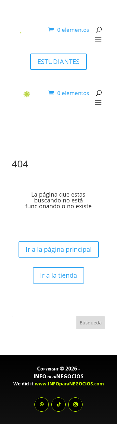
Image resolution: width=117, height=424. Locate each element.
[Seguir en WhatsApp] (41, 404)
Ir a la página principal (59, 249)
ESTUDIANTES (58, 61)
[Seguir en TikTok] (58, 404)
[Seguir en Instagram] (75, 404)
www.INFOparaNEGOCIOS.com (69, 384)
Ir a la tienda (58, 275)
